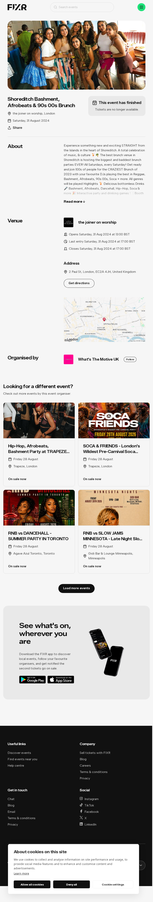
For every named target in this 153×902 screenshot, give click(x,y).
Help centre (16, 765)
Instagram (91, 799)
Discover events (19, 753)
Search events (68, 7)
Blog (83, 759)
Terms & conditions (94, 772)
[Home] (17, 7)
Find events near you (22, 759)
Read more (73, 201)
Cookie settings (113, 884)
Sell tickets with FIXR (95, 753)
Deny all (71, 884)
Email (11, 812)
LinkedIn (90, 824)
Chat (11, 799)
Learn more (21, 873)
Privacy (85, 778)
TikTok (89, 805)
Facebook (91, 812)
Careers (85, 765)
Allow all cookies (32, 884)
